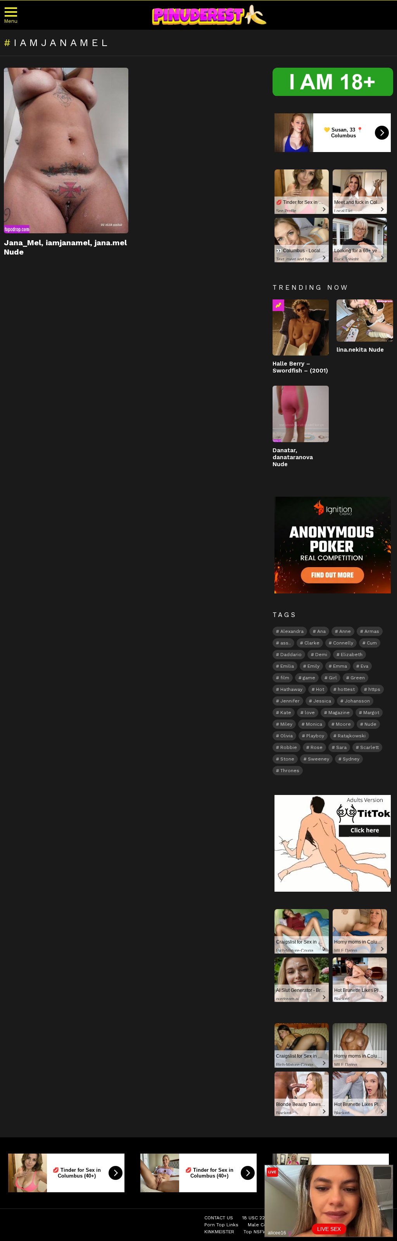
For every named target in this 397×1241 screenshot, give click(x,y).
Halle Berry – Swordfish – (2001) (300, 367)
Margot (371, 712)
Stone (287, 759)
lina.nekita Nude (360, 349)
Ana (321, 631)
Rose (317, 747)
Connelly (343, 643)
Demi (321, 654)
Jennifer (290, 701)
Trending (278, 305)
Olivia (286, 735)
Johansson (357, 701)
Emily (313, 666)
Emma (340, 666)
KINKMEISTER (219, 1231)
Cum (372, 643)
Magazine (339, 712)
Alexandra (292, 631)
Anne (345, 631)
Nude (370, 724)
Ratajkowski (352, 735)
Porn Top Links (221, 1224)
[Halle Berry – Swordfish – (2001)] (301, 327)
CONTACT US (218, 1217)
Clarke (311, 643)
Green (357, 677)
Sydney (351, 759)
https (374, 689)
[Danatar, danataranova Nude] (301, 414)
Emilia (287, 666)
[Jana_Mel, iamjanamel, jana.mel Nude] (66, 150)
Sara (341, 747)
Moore (343, 724)
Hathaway (291, 689)
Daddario (291, 654)
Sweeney (318, 759)
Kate (285, 712)
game (309, 677)
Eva (364, 666)
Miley (286, 724)
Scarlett (369, 747)
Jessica (322, 701)
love (310, 712)
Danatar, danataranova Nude (293, 457)
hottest (346, 689)
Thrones (289, 770)
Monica (314, 724)
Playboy (315, 735)
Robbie (288, 747)
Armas (371, 631)
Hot (320, 689)
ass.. (285, 643)
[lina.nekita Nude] (365, 320)
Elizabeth (351, 654)
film (284, 677)
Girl (333, 677)
